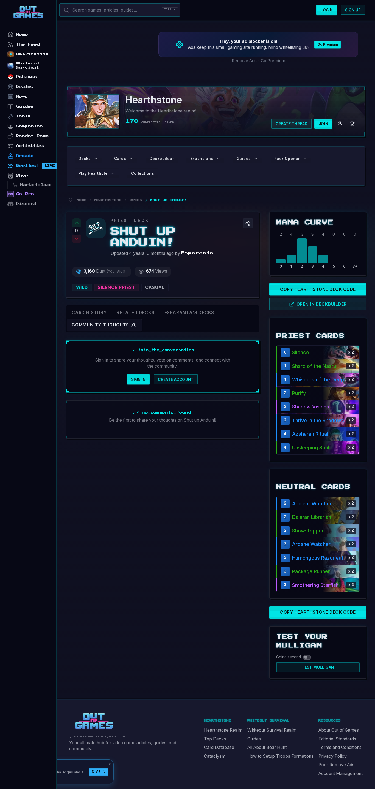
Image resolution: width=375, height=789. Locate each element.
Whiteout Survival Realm (271, 730)
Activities (30, 145)
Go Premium (327, 44)
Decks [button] (85, 158)
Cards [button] (120, 158)
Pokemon (26, 76)
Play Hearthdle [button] (93, 173)
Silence (300, 352)
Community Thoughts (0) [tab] (104, 325)
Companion (29, 126)
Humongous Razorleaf (318, 558)
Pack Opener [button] (287, 158)
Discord (26, 203)
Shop (22, 175)
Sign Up (353, 10)
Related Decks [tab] (135, 312)
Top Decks (215, 739)
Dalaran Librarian (311, 517)
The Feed (28, 44)
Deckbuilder (162, 158)
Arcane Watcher (311, 544)
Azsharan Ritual (310, 434)
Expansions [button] (201, 158)
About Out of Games (338, 730)
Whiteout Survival (28, 65)
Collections (142, 173)
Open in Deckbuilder (321, 304)
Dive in (98, 772)
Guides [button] (244, 158)
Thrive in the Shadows (318, 420)
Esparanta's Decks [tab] (189, 312)
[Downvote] (76, 239)
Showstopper (308, 531)
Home (22, 34)
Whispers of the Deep (318, 379)
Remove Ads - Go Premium (258, 60)
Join (323, 124)
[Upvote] (76, 222)
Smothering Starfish (315, 585)
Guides (254, 739)
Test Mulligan (318, 667)
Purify (299, 393)
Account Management (340, 773)
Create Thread (292, 124)
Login (326, 10)
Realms (24, 86)
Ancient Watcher (312, 503)
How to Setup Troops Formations (280, 756)
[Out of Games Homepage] (94, 721)
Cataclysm (214, 756)
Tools (23, 116)
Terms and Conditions (340, 747)
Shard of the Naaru (314, 366)
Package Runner (311, 571)
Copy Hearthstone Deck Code (318, 289)
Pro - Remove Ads (336, 764)
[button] (248, 223)
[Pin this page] (70, 200)
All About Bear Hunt (267, 747)
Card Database (219, 747)
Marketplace (36, 184)
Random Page (32, 135)
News (22, 96)
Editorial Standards (337, 739)
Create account (176, 379)
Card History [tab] (89, 312)
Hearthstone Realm (223, 730)
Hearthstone (32, 54)
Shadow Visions (310, 407)
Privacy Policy (332, 756)
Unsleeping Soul (310, 447)
